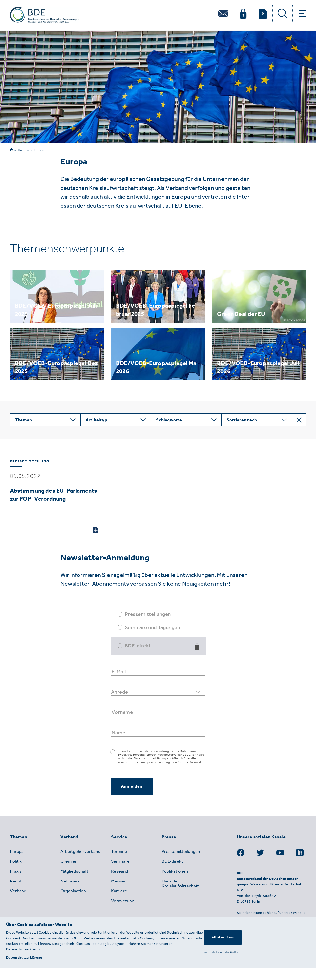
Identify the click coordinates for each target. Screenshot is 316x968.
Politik (16, 861)
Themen (23, 149)
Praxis (16, 871)
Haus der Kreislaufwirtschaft (180, 883)
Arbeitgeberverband (80, 851)
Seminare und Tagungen (152, 627)
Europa (39, 150)
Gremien (69, 861)
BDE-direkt (138, 646)
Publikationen (175, 871)
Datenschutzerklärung (24, 957)
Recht (15, 881)
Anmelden (131, 786)
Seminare (120, 861)
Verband (69, 837)
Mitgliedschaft (74, 871)
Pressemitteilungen (148, 614)
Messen (118, 881)
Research (120, 871)
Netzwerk (70, 881)
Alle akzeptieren (223, 937)
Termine (119, 851)
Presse (169, 837)
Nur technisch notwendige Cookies (221, 952)
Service (119, 837)
